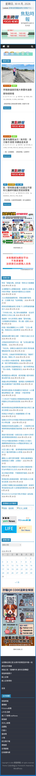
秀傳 (17, 196)
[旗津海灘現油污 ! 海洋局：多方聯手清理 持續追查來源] (18, 116)
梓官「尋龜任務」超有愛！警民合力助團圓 (18, 283)
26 (13, 573)
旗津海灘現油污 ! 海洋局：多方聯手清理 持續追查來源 (17, 140)
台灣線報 (5, 748)
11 (8, 565)
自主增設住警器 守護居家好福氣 (14, 473)
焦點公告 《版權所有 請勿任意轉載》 (16, 670)
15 (27, 565)
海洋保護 (10, 147)
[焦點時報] (4, 46)
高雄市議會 (21, 99)
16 (31, 565)
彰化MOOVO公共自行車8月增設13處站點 (17, 494)
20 (17, 569)
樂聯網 (4, 745)
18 (8, 569)
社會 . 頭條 (19, 184)
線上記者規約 (7, 681)
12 (13, 565)
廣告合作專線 (7, 666)
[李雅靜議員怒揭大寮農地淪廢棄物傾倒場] (18, 65)
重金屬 (20, 196)
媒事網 (4, 719)
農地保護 (8, 99)
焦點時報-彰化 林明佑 (24, 193)
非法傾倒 (14, 99)
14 (22, 565)
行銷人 (4, 730)
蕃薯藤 (4, 704)
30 (31, 573)
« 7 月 (17, 582)
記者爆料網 (6, 752)
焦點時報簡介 (7, 673)
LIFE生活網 (6, 712)
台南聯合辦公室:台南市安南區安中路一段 (17, 662)
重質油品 (21, 147)
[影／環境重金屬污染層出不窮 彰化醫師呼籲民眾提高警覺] (18, 164)
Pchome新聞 (6, 708)
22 (27, 569)
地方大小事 (7, 86)
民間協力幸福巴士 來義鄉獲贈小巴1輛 (16, 414)
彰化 (5, 184)
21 (22, 569)
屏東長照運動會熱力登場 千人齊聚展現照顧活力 (20, 9)
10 (3, 565)
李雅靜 (27, 97)
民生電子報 (6, 741)
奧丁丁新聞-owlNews (10, 716)
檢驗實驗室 (6, 196)
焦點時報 (27, 16)
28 (22, 573)
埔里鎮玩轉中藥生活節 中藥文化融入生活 (18, 336)
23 (31, 569)
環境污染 (15, 147)
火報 (3, 738)
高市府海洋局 (28, 147)
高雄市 (14, 86)
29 (27, 573)
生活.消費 (11, 184)
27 (17, 573)
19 (13, 569)
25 (8, 573)
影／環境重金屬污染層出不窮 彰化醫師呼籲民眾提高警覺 (17, 189)
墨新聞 (4, 734)
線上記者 (5, 677)
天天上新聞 (6, 723)
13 (17, 565)
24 (3, 573)
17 (3, 569)
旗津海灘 (28, 145)
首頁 (3, 688)
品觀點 (4, 726)
